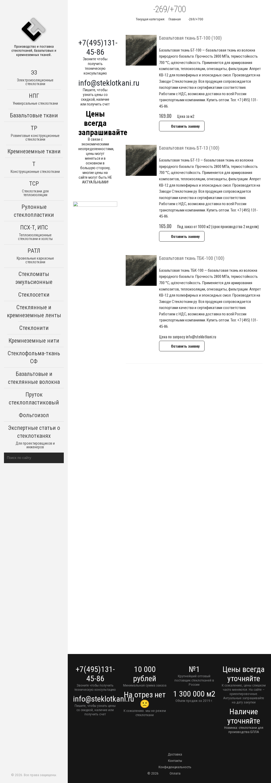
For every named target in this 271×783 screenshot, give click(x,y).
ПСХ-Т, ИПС (35, 232)
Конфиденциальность (175, 767)
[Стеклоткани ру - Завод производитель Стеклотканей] (33, 37)
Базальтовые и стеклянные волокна (34, 378)
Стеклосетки (33, 294)
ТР (35, 133)
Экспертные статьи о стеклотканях (34, 437)
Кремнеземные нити (33, 340)
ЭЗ (35, 77)
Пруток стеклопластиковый (34, 398)
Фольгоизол (34, 415)
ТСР (35, 188)
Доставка (175, 754)
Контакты (175, 760)
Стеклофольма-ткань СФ (34, 357)
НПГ (35, 99)
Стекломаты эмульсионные (33, 278)
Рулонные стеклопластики (34, 211)
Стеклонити (34, 328)
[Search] (59, 458)
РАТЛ (35, 255)
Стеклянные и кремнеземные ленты (34, 311)
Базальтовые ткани (34, 115)
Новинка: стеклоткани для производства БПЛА (243, 729)
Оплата (175, 773)
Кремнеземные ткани (34, 151)
